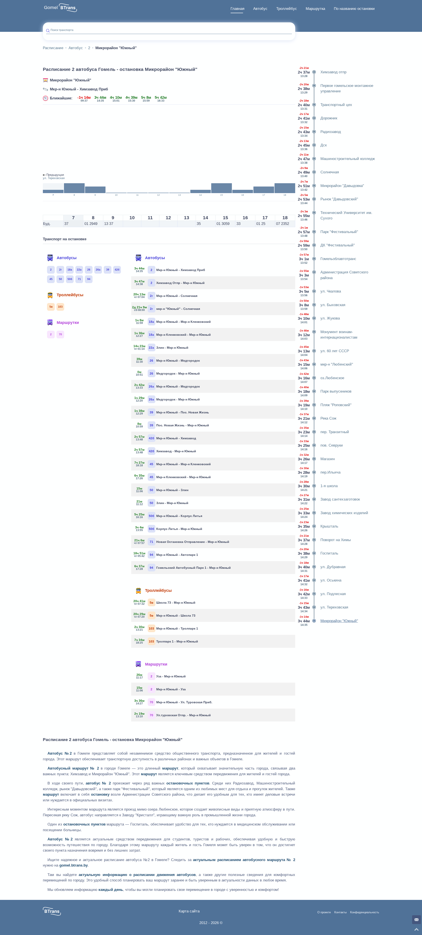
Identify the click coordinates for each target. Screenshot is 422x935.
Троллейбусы (70, 295)
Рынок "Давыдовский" (328, 199)
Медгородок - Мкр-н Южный (168, 373)
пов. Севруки (320, 445)
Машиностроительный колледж (336, 158)
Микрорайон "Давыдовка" (331, 185)
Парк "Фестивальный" (328, 231)
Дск (312, 145)
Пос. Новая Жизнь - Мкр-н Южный (172, 425)
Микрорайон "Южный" (70, 80)
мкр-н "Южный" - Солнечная (167, 308)
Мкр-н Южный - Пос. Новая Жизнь (172, 412)
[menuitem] (237, 8)
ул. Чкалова (320, 291)
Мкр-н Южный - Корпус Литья (168, 516)
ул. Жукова (319, 318)
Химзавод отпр (322, 72)
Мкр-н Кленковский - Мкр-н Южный (173, 334)
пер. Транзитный (323, 432)
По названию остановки (354, 9)
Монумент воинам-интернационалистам (327, 334)
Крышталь (318, 526)
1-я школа (318, 486)
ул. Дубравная (322, 566)
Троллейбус (286, 9)
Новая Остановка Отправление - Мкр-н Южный (182, 541)
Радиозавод (319, 131)
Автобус (260, 9)
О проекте (324, 912)
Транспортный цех (325, 104)
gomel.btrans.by (73, 865)
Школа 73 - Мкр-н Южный (165, 602)
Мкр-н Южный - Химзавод (165, 438)
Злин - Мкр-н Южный (161, 347)
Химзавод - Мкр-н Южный (165, 451)
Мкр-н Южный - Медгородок (168, 360)
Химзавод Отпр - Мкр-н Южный (170, 283)
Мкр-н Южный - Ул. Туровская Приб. (173, 702)
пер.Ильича (319, 472)
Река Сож (317, 418)
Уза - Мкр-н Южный (161, 676)
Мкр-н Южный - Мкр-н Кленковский (173, 321)
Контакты (340, 912)
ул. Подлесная (322, 593)
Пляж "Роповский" (324, 405)
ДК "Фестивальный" (326, 245)
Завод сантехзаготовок (329, 499)
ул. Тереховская (323, 607)
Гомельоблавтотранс (327, 258)
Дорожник (317, 118)
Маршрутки (68, 322)
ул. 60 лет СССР (323, 351)
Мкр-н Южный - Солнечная (166, 296)
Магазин (316, 459)
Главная (237, 9)
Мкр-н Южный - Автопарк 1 (166, 554)
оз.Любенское (321, 378)
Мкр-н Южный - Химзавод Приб (79, 89)
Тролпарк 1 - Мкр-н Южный (166, 641)
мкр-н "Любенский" (325, 364)
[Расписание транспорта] (68, 7)
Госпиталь (318, 553)
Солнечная (318, 172)
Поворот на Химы (324, 540)
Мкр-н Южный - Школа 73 (165, 615)
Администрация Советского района (333, 275)
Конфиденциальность (364, 912)
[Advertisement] (169, 139)
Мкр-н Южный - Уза (161, 689)
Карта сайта (189, 911)
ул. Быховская (322, 304)
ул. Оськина (319, 580)
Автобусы (66, 258)
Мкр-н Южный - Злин (162, 490)
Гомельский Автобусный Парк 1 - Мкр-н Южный (183, 567)
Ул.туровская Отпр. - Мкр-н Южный (173, 715)
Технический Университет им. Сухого (335, 215)
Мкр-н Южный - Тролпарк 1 (166, 628)
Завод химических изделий (333, 513)
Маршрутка (315, 9)
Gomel (51, 7)
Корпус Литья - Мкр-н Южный (168, 529)
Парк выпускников (324, 391)
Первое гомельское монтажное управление (335, 88)
